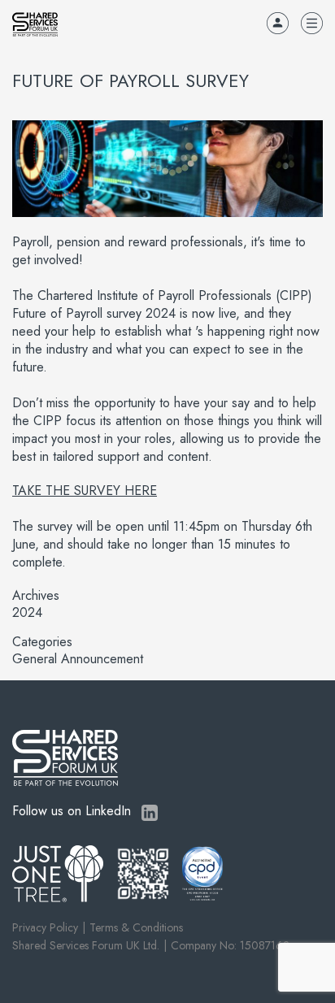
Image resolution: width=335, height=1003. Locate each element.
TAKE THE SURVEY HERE (84, 490)
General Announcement (77, 659)
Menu (312, 23)
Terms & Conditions (136, 927)
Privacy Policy (45, 927)
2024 (27, 613)
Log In (278, 23)
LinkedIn (149, 813)
